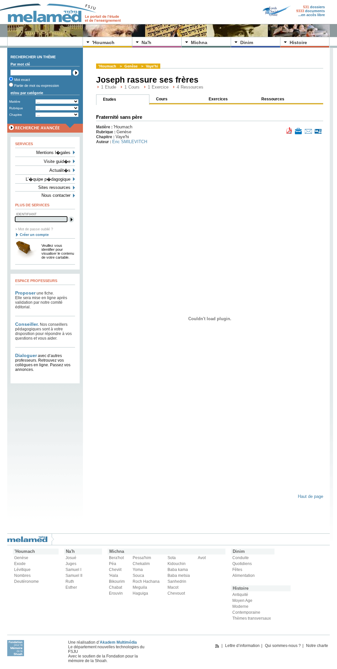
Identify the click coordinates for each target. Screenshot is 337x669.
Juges (70, 563)
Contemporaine (246, 612)
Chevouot (176, 593)
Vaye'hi (152, 66)
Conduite (240, 557)
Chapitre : (106, 137)
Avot (202, 557)
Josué (70, 557)
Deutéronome (26, 581)
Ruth (69, 581)
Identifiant (26, 214)
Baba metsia (179, 575)
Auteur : (104, 142)
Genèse (131, 66)
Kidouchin (177, 563)
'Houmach (103, 42)
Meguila (140, 587)
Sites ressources (54, 187)
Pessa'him (142, 557)
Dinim (246, 42)
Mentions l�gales (53, 152)
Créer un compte (34, 235)
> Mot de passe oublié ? (34, 229)
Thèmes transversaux (251, 618)
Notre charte (317, 645)
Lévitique (22, 569)
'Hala (113, 575)
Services (24, 144)
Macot (173, 587)
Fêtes (237, 569)
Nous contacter (55, 195)
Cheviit (115, 569)
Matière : (105, 127)
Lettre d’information (242, 645)
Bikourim (117, 581)
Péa (112, 563)
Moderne (240, 606)
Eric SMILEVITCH (129, 141)
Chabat (115, 587)
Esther (71, 587)
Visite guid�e (57, 161)
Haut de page (310, 496)
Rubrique (16, 108)
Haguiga (140, 593)
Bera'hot (116, 557)
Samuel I (73, 569)
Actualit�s (59, 170)
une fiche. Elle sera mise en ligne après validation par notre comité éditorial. (41, 300)
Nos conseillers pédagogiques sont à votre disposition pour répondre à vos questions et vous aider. (43, 331)
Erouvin (116, 593)
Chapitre (15, 114)
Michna (199, 42)
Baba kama (178, 569)
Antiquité (240, 594)
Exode (20, 563)
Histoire (298, 42)
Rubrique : (106, 132)
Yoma (138, 569)
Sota (172, 557)
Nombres (22, 575)
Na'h (146, 42)
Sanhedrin (177, 581)
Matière (14, 101)
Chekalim (141, 563)
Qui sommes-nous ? (283, 645)
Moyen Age (242, 600)
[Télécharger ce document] (289, 130)
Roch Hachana (146, 581)
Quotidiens (242, 563)
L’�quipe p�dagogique (48, 179)
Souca (138, 575)
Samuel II (73, 575)
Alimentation (243, 575)
